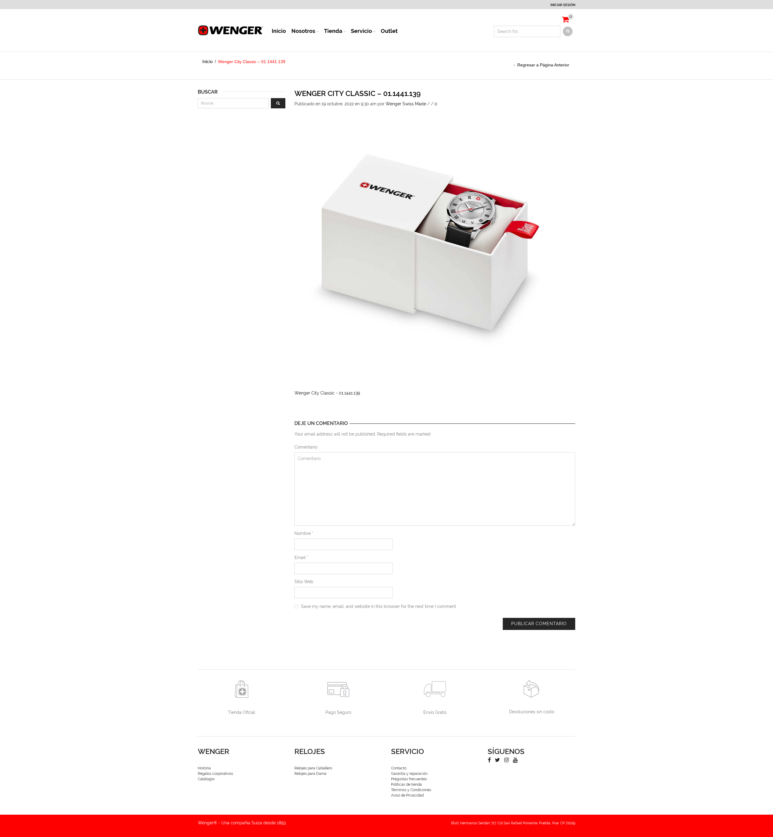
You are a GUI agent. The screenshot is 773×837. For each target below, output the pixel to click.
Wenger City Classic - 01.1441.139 (327, 393)
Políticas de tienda (406, 784)
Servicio (361, 31)
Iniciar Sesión (562, 5)
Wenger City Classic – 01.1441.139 (357, 93)
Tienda (333, 31)
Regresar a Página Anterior (543, 65)
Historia (204, 768)
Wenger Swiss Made (406, 103)
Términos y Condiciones (411, 790)
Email (301, 557)
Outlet (389, 31)
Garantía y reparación (409, 774)
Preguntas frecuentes (409, 779)
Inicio (279, 31)
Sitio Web (303, 581)
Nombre (303, 533)
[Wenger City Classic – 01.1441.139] (430, 242)
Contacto (398, 768)
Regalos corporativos (215, 774)
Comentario (305, 447)
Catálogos (206, 779)
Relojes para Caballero (313, 768)
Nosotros (303, 31)
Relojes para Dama (310, 774)
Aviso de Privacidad (407, 795)
